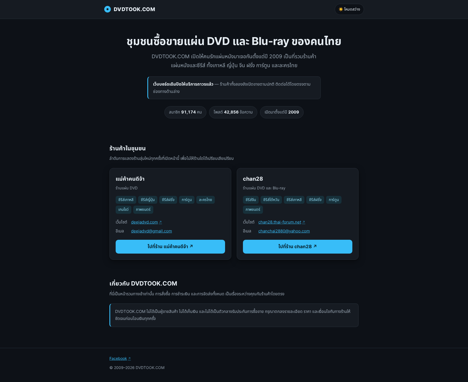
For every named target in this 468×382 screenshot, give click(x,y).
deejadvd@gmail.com (151, 231)
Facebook (118, 358)
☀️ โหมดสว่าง (349, 9)
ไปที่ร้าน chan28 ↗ (297, 246)
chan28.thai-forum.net (279, 222)
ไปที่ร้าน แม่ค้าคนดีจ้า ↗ (170, 246)
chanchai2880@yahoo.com (284, 231)
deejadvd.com (144, 222)
